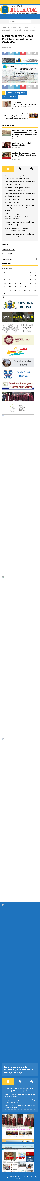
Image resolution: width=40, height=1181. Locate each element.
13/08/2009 (17, 147)
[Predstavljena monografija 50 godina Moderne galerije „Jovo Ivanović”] (6, 155)
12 (15, 283)
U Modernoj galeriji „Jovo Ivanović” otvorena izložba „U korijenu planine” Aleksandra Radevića (17, 216)
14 (25, 283)
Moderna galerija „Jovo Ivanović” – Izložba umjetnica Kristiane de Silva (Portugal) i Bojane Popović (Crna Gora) (24, 133)
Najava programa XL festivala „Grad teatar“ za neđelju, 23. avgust (18, 1069)
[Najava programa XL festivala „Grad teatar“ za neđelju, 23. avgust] (20, 983)
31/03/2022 (17, 139)
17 (5, 287)
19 (15, 287)
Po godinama (15, 28)
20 (20, 287)
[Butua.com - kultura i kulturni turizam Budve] (18, 13)
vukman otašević (10, 97)
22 (30, 287)
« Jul (3, 297)
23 (35, 287)
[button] (37, 2)
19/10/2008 (7, 48)
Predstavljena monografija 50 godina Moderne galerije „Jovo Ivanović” (24, 155)
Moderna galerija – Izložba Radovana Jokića (22, 144)
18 (10, 287)
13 (20, 283)
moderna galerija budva (16, 93)
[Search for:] (20, 21)
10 (5, 283)
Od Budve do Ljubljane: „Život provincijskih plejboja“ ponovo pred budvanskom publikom (19, 207)
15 (30, 283)
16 (35, 283)
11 (10, 283)
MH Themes (20, 1179)
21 (25, 287)
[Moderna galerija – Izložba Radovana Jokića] (6, 145)
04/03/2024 (17, 159)
